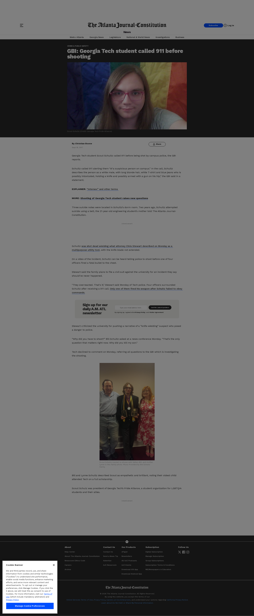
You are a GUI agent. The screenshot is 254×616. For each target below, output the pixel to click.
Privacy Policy (12, 600)
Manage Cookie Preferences (30, 606)
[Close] (54, 565)
